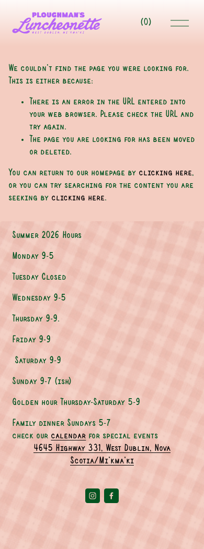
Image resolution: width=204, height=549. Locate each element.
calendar (68, 436)
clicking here (165, 173)
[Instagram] (92, 495)
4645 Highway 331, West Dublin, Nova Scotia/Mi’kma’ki (102, 455)
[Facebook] (111, 495)
